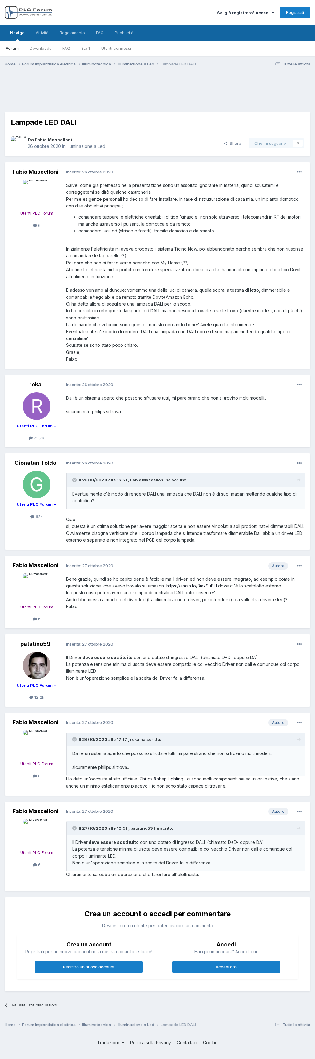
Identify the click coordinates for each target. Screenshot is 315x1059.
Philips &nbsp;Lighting (161, 778)
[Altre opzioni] (299, 172)
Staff (85, 48)
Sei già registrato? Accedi (244, 12)
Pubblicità (124, 32)
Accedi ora (226, 966)
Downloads (40, 48)
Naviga (17, 32)
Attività (42, 32)
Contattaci (187, 1042)
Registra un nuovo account (88, 966)
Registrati (295, 12)
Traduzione (109, 1042)
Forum (12, 48)
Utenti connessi (116, 48)
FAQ (66, 48)
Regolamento (72, 32)
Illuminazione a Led (86, 146)
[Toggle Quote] (75, 479)
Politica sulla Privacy (150, 1042)
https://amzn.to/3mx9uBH (191, 585)
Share (234, 143)
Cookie (210, 1042)
